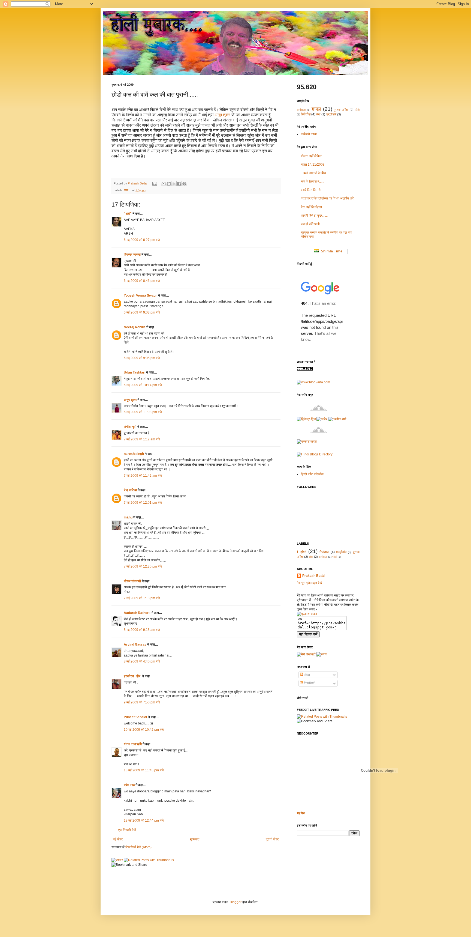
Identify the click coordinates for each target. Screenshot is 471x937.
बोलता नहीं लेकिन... (312, 156)
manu (128, 517)
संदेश (306, 675)
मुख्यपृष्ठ (194, 839)
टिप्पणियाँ (309, 683)
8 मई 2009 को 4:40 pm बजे (142, 661)
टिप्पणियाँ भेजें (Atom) (138, 847)
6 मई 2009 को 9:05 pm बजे (142, 358)
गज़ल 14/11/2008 (313, 164)
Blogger (235, 902)
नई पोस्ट (118, 839)
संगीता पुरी (130, 427)
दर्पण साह (129, 785)
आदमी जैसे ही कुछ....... (314, 215)
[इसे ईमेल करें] (163, 183)
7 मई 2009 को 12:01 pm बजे (143, 503)
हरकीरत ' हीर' (132, 676)
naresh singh (134, 454)
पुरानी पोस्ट (272, 839)
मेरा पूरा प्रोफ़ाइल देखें (309, 583)
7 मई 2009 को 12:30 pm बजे (143, 566)
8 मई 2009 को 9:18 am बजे (142, 630)
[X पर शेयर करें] (174, 183)
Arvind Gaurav (135, 644)
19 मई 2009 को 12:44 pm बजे (144, 820)
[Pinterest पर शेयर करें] (184, 183)
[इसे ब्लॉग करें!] (168, 183)
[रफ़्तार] (117, 860)
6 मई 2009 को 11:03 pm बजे (143, 412)
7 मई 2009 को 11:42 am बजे (143, 476)
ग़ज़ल (316, 109)
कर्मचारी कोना (309, 134)
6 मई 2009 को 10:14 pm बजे (143, 385)
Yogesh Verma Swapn (140, 295)
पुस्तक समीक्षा (341, 109)
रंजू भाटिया (130, 490)
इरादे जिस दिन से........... (315, 190)
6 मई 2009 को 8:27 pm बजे (142, 240)
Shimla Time (330, 251)
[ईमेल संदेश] (154, 183)
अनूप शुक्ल (222, 115)
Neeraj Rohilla (135, 327)
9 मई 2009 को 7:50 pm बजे (142, 702)
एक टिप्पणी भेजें (127, 830)
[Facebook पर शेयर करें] (179, 183)
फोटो (357, 109)
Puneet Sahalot (135, 717)
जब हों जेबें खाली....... (313, 224)
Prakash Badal (138, 183)
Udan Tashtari (134, 372)
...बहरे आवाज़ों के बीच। (314, 173)
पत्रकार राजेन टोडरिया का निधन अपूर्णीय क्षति (327, 198)
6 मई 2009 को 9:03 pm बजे (142, 312)
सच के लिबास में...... (312, 181)
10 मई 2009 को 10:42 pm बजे (144, 730)
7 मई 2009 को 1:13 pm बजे (142, 598)
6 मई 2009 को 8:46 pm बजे (142, 281)
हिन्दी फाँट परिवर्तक (312, 474)
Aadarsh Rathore (137, 613)
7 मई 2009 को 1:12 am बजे (142, 439)
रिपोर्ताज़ (305, 114)
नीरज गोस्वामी (132, 581)
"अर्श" (128, 214)
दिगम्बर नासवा (132, 254)
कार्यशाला (301, 109)
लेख (126, 190)
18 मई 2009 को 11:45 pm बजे (144, 770)
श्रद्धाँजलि (331, 114)
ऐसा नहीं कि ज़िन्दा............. (317, 207)
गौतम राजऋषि (133, 744)
